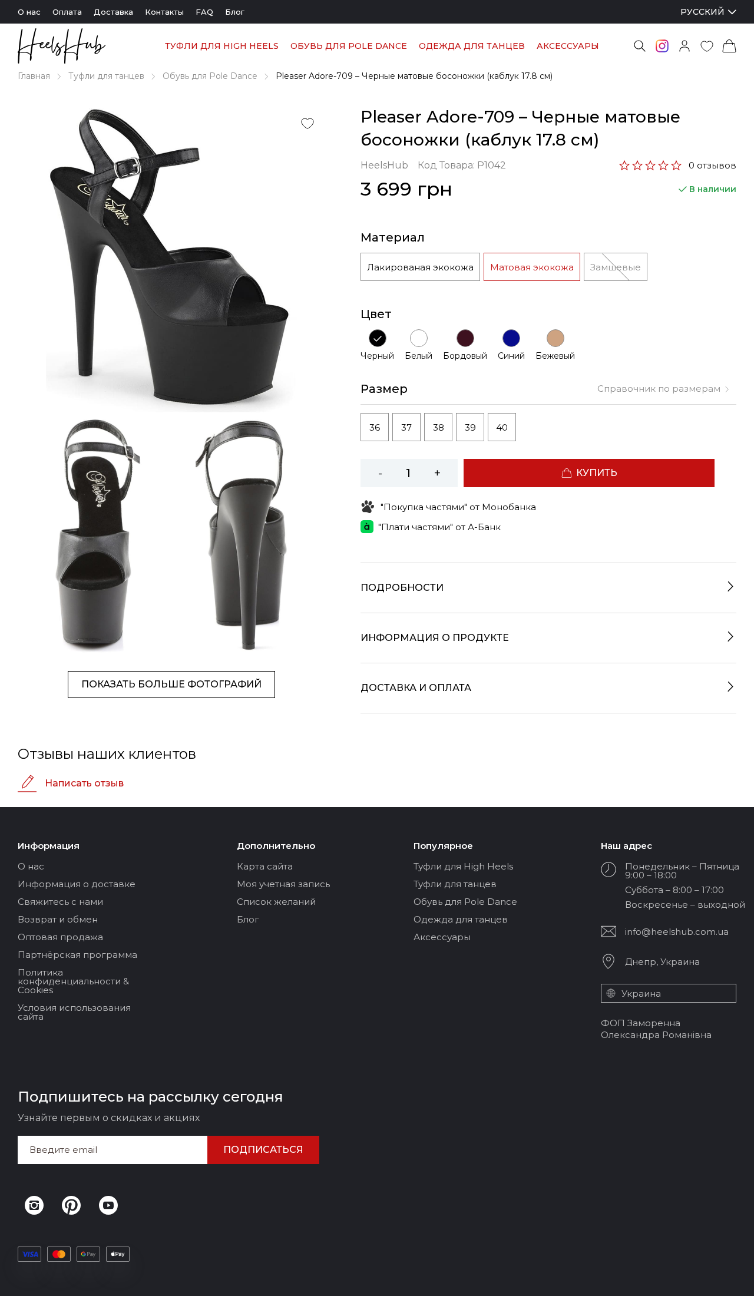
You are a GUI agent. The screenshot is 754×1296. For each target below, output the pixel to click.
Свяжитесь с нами (60, 901)
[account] (684, 46)
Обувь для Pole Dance (348, 46)
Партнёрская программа (77, 954)
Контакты (164, 11)
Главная (34, 76)
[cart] (729, 46)
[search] (640, 46)
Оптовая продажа (60, 937)
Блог (234, 11)
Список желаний (276, 901)
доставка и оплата (416, 687)
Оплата (67, 11)
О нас (29, 11)
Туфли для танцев (106, 76)
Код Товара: (462, 165)
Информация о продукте (435, 637)
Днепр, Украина (662, 961)
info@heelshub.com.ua (677, 931)
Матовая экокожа (532, 267)
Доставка (113, 11)
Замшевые (615, 267)
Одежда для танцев (472, 46)
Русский (702, 12)
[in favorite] (307, 123)
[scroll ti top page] (736, 1277)
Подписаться (263, 1149)
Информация (49, 845)
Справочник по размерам (658, 388)
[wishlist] (707, 46)
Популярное (443, 845)
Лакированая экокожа (420, 267)
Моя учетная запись (283, 884)
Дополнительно (276, 845)
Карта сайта (265, 866)
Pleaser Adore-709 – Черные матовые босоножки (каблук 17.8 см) (414, 76)
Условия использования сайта (74, 1012)
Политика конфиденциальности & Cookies (73, 981)
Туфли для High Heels (222, 46)
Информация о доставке (76, 884)
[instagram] (662, 46)
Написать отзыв (84, 783)
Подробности (402, 587)
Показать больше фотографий (171, 684)
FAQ (204, 11)
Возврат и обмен (58, 919)
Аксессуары (568, 46)
